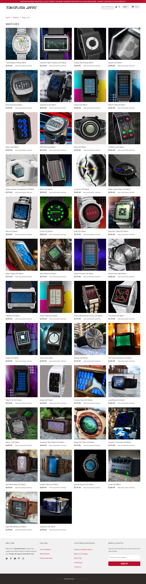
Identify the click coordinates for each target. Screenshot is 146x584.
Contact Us (77, 567)
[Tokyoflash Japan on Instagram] (23, 558)
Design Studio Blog (46, 558)
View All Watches (45, 549)
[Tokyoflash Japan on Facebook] (11, 558)
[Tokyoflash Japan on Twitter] (7, 558)
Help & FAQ (78, 558)
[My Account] (116, 7)
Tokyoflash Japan (69, 579)
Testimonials (78, 563)
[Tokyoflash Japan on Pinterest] (19, 558)
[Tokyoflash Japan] (22, 7)
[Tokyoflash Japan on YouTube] (15, 558)
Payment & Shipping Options (83, 549)
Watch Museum (45, 554)
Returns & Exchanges (81, 554)
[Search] (120, 7)
